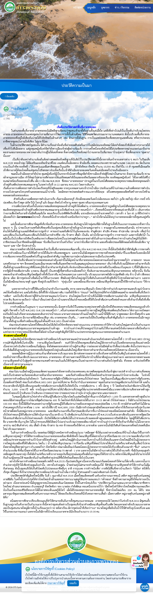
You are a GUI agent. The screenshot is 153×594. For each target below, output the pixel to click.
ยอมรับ (73, 583)
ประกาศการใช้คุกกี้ (56, 583)
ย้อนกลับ (10, 96)
